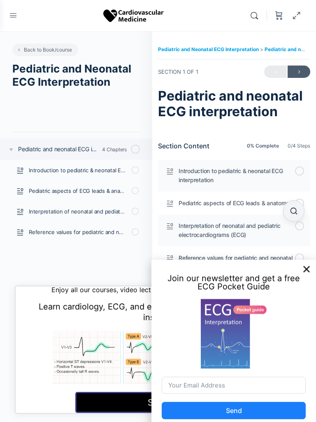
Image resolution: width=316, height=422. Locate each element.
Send (234, 404)
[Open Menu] (13, 15)
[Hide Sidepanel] (297, 15)
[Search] (256, 15)
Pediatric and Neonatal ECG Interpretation (209, 49)
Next (299, 72)
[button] (306, 262)
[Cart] (279, 15)
